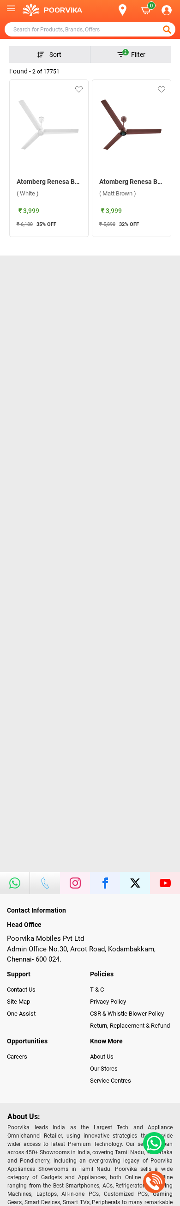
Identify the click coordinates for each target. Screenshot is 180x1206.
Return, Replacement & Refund (130, 1025)
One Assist (21, 1013)
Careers (17, 1056)
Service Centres (110, 1080)
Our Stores (104, 1068)
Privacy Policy (108, 1001)
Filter (134, 54)
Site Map (18, 1001)
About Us (102, 1056)
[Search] (107, 10)
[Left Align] (168, 29)
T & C (97, 989)
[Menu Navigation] (11, 10)
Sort (55, 54)
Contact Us (21, 989)
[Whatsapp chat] (152, 1143)
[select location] (126, 10)
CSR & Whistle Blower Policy (127, 1013)
